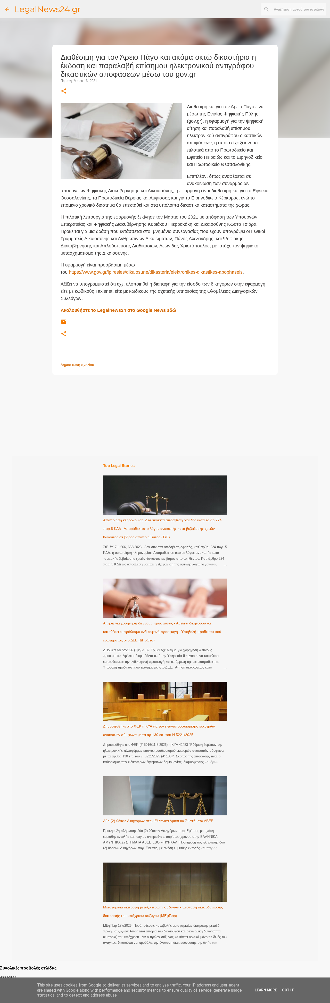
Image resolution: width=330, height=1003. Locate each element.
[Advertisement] (175, 415)
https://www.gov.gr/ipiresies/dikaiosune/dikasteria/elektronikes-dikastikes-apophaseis (156, 272)
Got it (288, 990)
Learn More (266, 990)
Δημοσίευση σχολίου (77, 365)
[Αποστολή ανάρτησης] (64, 323)
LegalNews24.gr (47, 9)
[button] (64, 91)
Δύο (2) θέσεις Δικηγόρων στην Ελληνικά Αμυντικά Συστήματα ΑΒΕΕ (158, 821)
